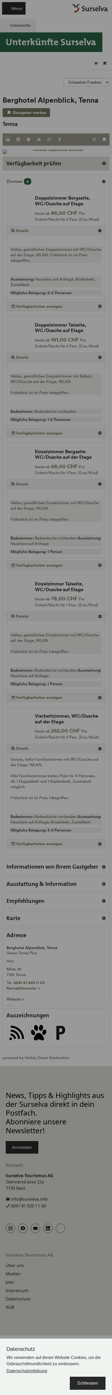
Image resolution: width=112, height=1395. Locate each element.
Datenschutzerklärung (27, 1371)
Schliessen (87, 1383)
